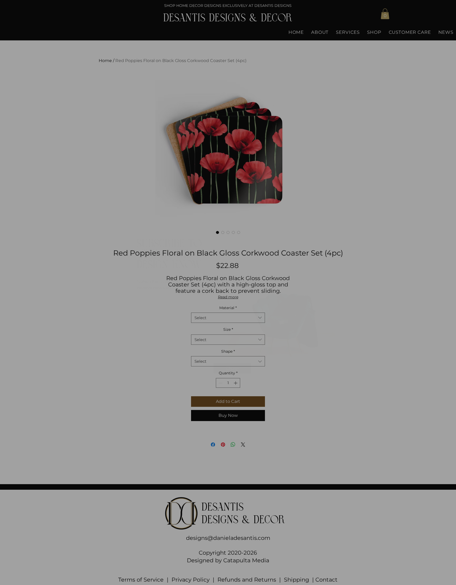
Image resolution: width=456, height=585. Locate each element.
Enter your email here (168, 303)
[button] (330, 221)
